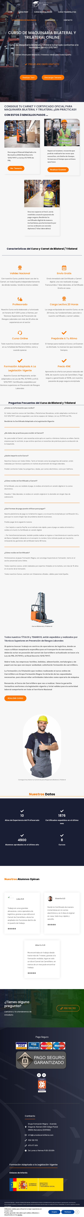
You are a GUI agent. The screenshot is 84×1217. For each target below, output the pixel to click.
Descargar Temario (53, 77)
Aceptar (54, 1212)
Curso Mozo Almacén (43, 12)
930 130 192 (33, 1140)
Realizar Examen (58, 170)
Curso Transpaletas (67, 12)
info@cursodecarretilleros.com (40, 1135)
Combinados (50, 20)
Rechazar (68, 1212)
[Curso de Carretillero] (42, 4)
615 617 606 (33, 1145)
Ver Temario (16, 168)
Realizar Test (28, 77)
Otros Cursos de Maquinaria (24, 20)
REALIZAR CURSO (15, 698)
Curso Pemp (23, 12)
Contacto (68, 20)
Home (10, 12)
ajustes (20, 1215)
